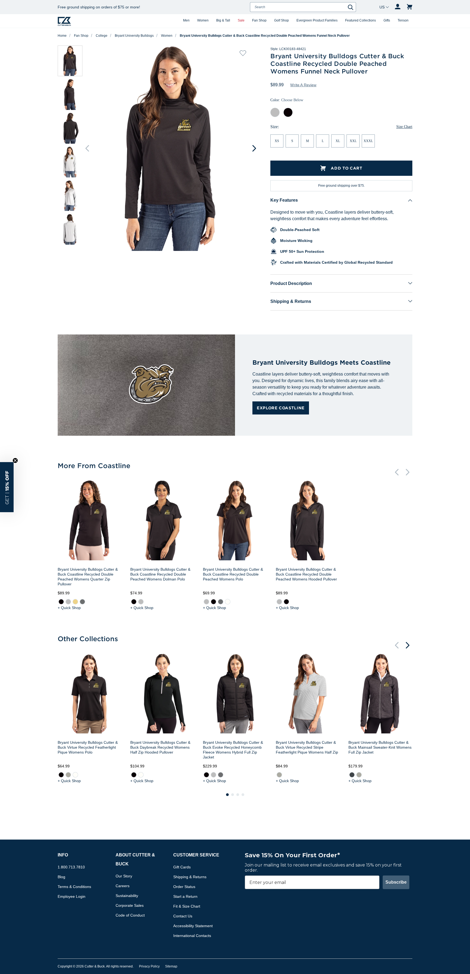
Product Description (291, 283)
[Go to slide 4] (243, 794)
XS (277, 141)
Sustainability (127, 895)
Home (62, 36)
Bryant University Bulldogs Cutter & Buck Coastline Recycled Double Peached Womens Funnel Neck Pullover (265, 36)
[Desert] (75, 602)
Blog (61, 877)
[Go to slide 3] (237, 794)
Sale (241, 20)
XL (338, 141)
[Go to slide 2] (232, 794)
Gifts (387, 20)
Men (186, 20)
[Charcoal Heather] (352, 775)
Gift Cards (182, 867)
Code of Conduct (130, 915)
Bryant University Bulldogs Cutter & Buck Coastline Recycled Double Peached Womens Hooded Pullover (306, 574)
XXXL (368, 141)
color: (286, 100)
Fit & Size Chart (186, 906)
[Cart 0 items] (409, 7)
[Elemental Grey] (82, 602)
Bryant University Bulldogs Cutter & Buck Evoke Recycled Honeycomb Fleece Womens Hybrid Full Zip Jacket (233, 749)
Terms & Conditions (74, 886)
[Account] (397, 7)
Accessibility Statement (193, 926)
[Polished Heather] (359, 775)
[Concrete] (68, 602)
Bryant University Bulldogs (134, 36)
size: (274, 126)
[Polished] (68, 775)
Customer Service (196, 855)
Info (63, 855)
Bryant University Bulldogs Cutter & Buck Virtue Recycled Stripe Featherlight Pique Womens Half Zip (307, 747)
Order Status (184, 886)
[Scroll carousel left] (87, 148)
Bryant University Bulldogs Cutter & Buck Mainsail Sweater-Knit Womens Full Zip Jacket (380, 747)
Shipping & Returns (290, 301)
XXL (353, 141)
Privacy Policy (149, 966)
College (101, 36)
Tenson (403, 20)
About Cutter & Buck (135, 859)
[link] (61, 601)
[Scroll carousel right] (254, 148)
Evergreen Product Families (317, 20)
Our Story (124, 876)
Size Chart (404, 127)
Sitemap (171, 966)
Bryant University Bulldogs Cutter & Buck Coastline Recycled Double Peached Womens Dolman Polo (160, 574)
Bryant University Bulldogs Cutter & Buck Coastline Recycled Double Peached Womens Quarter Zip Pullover (88, 576)
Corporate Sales (130, 905)
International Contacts (192, 935)
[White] (227, 602)
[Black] (61, 602)
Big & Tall (223, 20)
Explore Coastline (281, 407)
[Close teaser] (15, 460)
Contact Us (182, 916)
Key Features (284, 200)
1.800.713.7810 (71, 867)
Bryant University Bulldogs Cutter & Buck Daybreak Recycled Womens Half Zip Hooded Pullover (160, 747)
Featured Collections (360, 20)
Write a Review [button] (303, 85)
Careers (122, 886)
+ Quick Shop (69, 608)
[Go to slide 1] (227, 794)
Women (203, 20)
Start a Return (185, 896)
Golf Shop (281, 20)
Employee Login (71, 896)
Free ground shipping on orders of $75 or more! (99, 7)
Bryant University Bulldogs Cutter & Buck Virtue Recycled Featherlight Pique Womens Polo (88, 747)
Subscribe (396, 882)
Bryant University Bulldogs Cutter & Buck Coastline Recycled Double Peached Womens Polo (233, 574)
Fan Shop (259, 20)
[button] (7, 487)
